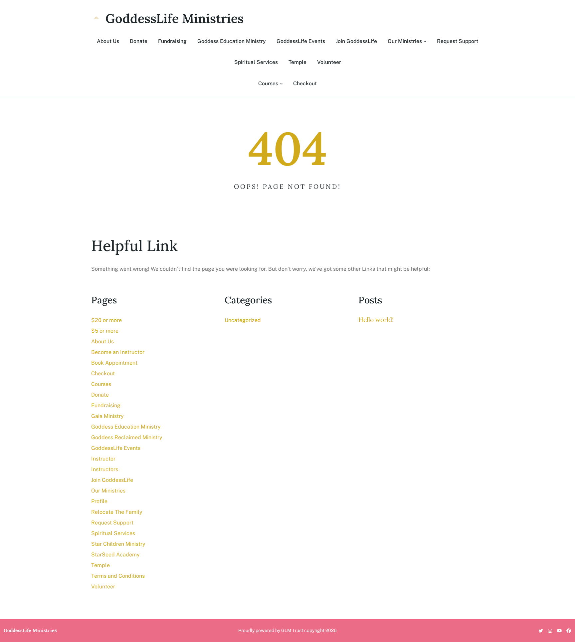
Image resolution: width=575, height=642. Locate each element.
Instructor (103, 459)
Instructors (104, 469)
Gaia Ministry (107, 416)
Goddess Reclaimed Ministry (126, 437)
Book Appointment (114, 363)
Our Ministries (108, 490)
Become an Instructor (117, 352)
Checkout (103, 373)
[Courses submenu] (281, 83)
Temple (100, 565)
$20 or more (106, 320)
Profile (99, 501)
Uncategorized (243, 320)
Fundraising (105, 405)
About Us (102, 341)
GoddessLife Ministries (174, 18)
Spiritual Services (113, 533)
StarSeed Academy (115, 554)
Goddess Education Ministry (126, 427)
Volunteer (103, 586)
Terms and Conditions (118, 576)
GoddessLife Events (115, 448)
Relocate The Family (116, 512)
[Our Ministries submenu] (424, 41)
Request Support (112, 522)
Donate (100, 395)
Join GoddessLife (112, 480)
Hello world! (376, 320)
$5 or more (104, 331)
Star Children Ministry (118, 544)
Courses (101, 384)
